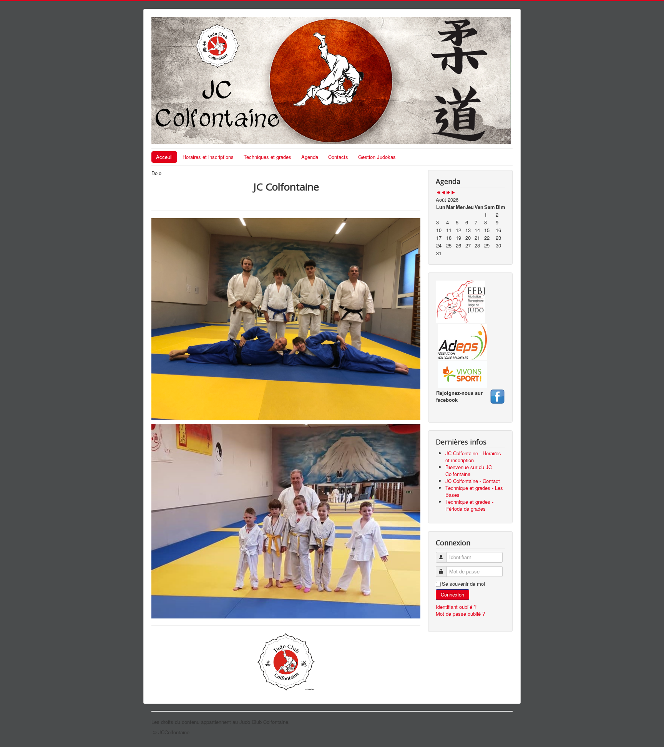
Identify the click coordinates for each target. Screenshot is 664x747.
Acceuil (164, 156)
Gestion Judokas (377, 156)
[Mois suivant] (453, 192)
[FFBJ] (460, 301)
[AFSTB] (497, 395)
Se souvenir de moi (463, 583)
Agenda (309, 156)
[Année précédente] (438, 192)
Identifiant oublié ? (456, 606)
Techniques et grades (267, 156)
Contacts (338, 156)
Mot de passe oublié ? (460, 613)
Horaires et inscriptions (208, 156)
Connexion (452, 594)
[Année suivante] (448, 192)
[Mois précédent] (443, 192)
